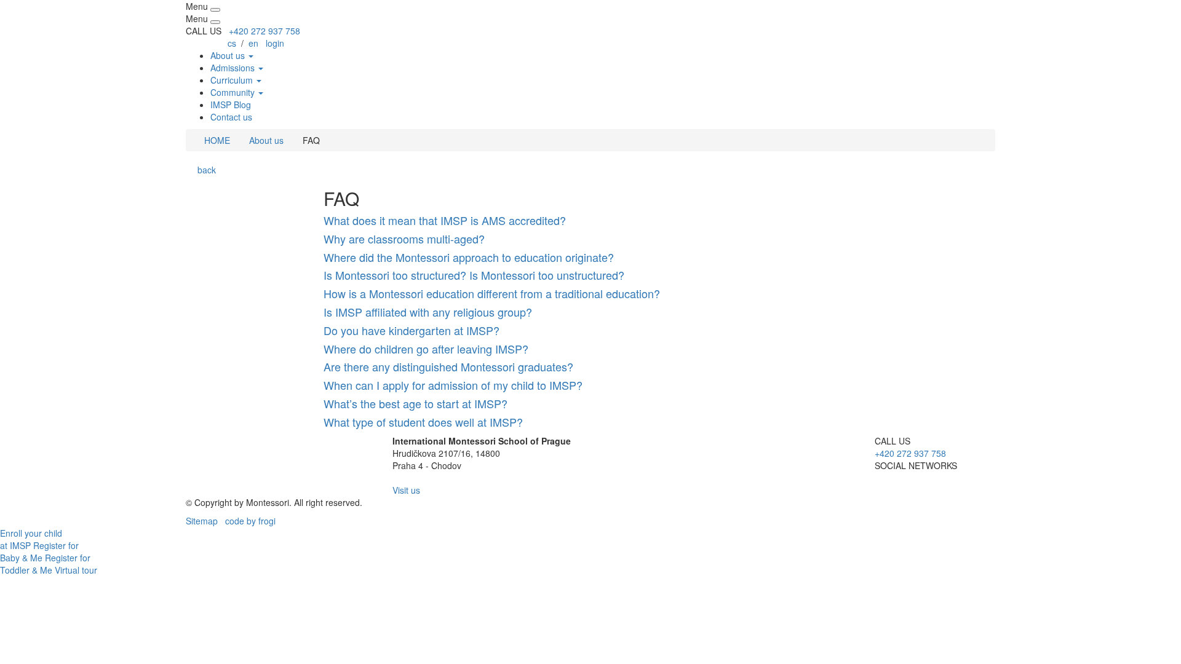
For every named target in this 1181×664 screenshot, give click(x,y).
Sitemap (202, 521)
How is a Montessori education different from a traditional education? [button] (492, 293)
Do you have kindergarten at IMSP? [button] (411, 330)
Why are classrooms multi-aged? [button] (404, 239)
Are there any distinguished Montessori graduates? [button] (448, 366)
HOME (216, 140)
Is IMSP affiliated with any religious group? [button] (428, 312)
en (253, 43)
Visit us (406, 490)
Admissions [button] (233, 67)
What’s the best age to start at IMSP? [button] (415, 403)
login (275, 43)
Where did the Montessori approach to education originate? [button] (469, 257)
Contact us (231, 117)
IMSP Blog (230, 104)
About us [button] (228, 55)
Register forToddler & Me (45, 563)
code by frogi (250, 521)
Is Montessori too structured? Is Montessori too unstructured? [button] (474, 275)
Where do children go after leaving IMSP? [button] (426, 349)
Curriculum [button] (232, 80)
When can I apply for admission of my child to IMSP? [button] (453, 385)
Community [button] (233, 92)
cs (232, 43)
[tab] (590, 221)
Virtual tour (76, 570)
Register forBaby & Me (39, 551)
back (204, 170)
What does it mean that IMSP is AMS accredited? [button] (445, 220)
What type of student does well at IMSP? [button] (423, 422)
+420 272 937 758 (264, 31)
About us (266, 140)
